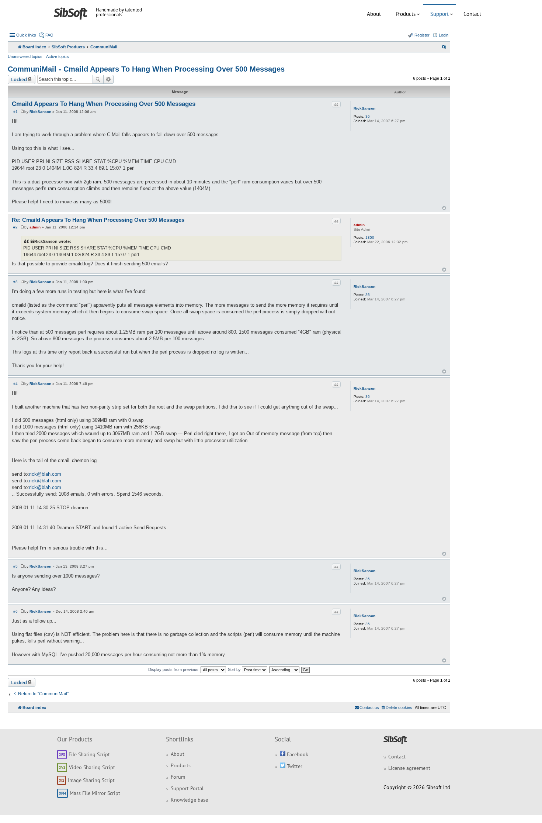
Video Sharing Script (92, 767)
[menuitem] (444, 47)
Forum (178, 777)
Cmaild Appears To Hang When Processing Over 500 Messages (103, 103)
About (374, 13)
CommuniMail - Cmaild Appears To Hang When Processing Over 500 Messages (146, 69)
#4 (15, 384)
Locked (19, 79)
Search (98, 79)
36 (367, 116)
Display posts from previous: (174, 669)
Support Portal (187, 788)
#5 (15, 566)
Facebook (296, 754)
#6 (15, 611)
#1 (15, 112)
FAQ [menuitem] (49, 35)
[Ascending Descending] (284, 669)
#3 (15, 282)
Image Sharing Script (91, 780)
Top (444, 208)
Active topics (57, 56)
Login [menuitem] (443, 35)
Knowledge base (189, 799)
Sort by (235, 669)
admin (359, 225)
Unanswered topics (25, 56)
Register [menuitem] (422, 35)
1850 (369, 237)
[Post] (22, 112)
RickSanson (364, 108)
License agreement (409, 768)
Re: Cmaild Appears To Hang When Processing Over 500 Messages (98, 220)
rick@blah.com (45, 474)
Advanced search (109, 79)
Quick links (26, 35)
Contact (472, 13)
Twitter (293, 766)
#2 (15, 227)
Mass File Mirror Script (95, 793)
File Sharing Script (89, 754)
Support (439, 13)
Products (406, 13)
